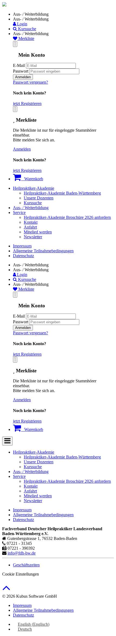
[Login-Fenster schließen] (15, 44)
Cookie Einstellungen (20, 574)
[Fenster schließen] (15, 109)
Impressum (22, 246)
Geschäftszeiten (26, 565)
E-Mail (19, 65)
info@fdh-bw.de (22, 553)
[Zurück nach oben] (6, 590)
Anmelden (23, 77)
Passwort (20, 71)
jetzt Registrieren (27, 103)
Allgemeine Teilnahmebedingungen (43, 251)
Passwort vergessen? (30, 82)
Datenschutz (23, 255)
